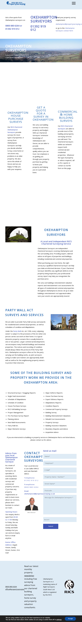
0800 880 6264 (12, 25)
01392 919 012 (12, 28)
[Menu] (73, 3)
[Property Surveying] (16, 3)
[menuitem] (73, 3)
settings (59, 620)
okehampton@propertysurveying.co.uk (39, 494)
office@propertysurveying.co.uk (17, 589)
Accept (70, 619)
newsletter (29, 575)
